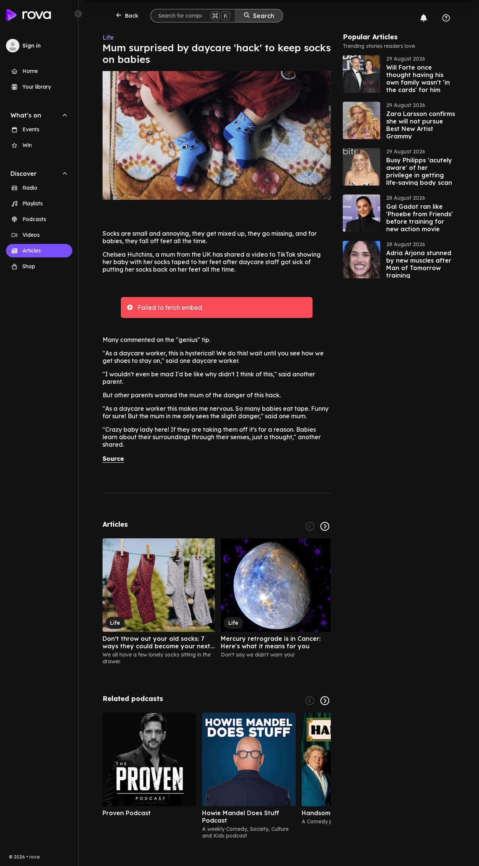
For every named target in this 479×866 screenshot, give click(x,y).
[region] (217, 601)
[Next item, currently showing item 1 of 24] (325, 526)
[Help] (446, 18)
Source (113, 458)
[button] (399, 74)
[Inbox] (424, 18)
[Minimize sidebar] (78, 14)
